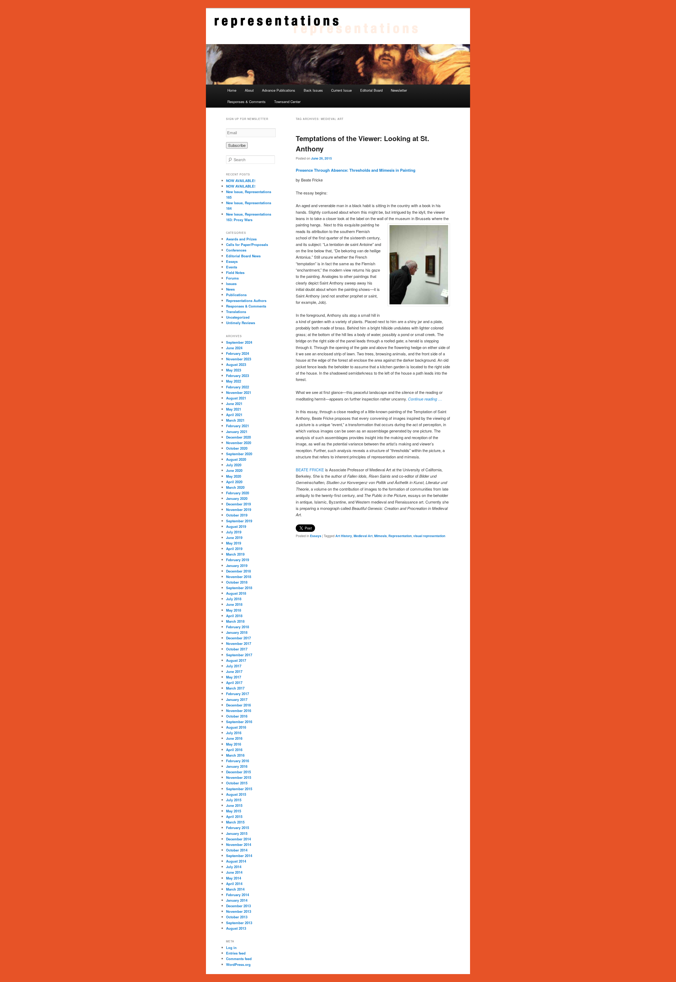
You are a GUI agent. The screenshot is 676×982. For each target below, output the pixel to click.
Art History (343, 535)
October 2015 (236, 782)
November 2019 (238, 509)
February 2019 (237, 559)
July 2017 (233, 665)
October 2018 (236, 582)
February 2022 (237, 386)
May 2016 (233, 744)
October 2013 (236, 916)
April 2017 (234, 682)
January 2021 (236, 431)
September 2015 (239, 788)
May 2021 (233, 409)
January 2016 (236, 766)
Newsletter (399, 90)
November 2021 (238, 392)
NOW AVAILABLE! (240, 180)
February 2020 (237, 492)
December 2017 (238, 637)
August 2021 (236, 398)
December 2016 (238, 705)
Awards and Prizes (241, 238)
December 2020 (238, 437)
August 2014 (236, 861)
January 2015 (236, 833)
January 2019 (236, 565)
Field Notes (235, 272)
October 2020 (236, 448)
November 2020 (238, 442)
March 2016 (235, 755)
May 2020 (233, 476)
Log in (231, 947)
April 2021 (234, 414)
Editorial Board (371, 90)
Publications (236, 294)
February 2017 (237, 693)
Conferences (236, 250)
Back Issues (313, 90)
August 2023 (236, 364)
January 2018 (236, 632)
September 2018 (239, 587)
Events (231, 266)
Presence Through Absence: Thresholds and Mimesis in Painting (355, 170)
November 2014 (238, 844)
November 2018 (238, 576)
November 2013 (238, 911)
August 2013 (236, 928)
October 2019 (236, 515)
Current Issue (341, 90)
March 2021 (235, 420)
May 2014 (233, 878)
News (230, 289)
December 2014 (238, 838)
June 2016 (234, 738)
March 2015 (235, 822)
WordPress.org (238, 964)
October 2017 (236, 648)
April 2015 (234, 816)
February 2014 (237, 894)
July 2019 (233, 531)
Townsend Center (287, 101)
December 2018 (238, 571)
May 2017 (233, 677)
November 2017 (238, 643)
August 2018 (236, 593)
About (249, 90)
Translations (236, 311)
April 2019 (234, 548)
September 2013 (239, 922)
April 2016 (234, 749)
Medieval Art (363, 535)
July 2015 (233, 799)
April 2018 (234, 615)
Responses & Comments (246, 101)
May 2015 (233, 810)
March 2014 (235, 889)
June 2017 (234, 671)
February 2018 (237, 626)
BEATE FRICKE (310, 469)
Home (231, 90)
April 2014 (234, 883)
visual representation (429, 535)
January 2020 (236, 498)
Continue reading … (425, 399)
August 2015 (236, 794)
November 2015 (238, 777)
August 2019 (236, 526)
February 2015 (237, 827)
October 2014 (236, 850)
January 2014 (236, 900)
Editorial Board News (243, 255)
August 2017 (236, 660)
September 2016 (239, 721)
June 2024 (234, 347)
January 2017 (236, 699)
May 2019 (233, 543)
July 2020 (233, 464)
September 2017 (239, 654)
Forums (232, 278)
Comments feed (239, 958)
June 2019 (234, 537)
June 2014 (234, 872)
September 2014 (239, 855)
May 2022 (233, 381)
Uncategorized (238, 317)
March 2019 (235, 554)
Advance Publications (278, 90)
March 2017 (235, 688)
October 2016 (236, 716)
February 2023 (237, 375)
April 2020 (234, 481)
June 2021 (234, 403)
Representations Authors (246, 300)
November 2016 (238, 710)
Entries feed (236, 953)
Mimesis (380, 535)
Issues (231, 283)
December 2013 (238, 905)
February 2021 (237, 425)
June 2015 (234, 805)
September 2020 (239, 453)
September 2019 (239, 520)
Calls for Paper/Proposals (247, 244)
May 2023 (233, 370)
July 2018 (233, 598)
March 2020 (235, 487)
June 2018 (234, 604)
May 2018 (233, 610)
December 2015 (238, 771)
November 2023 (238, 358)
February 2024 (237, 353)
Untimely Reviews (240, 322)
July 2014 (233, 866)
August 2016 (236, 727)
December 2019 (238, 503)
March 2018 (235, 621)
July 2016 (233, 732)
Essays (315, 535)
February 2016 (237, 760)
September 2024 (239, 342)
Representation (400, 535)
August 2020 (236, 459)
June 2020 (234, 470)
